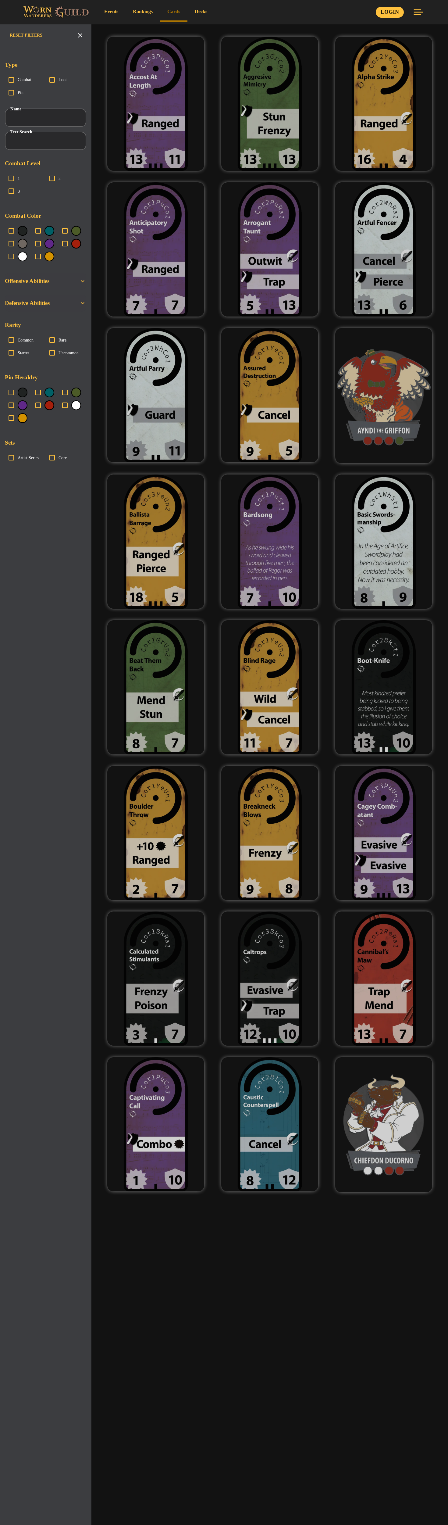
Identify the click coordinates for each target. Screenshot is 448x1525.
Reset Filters (26, 35)
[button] (45, 281)
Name (15, 108)
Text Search (21, 132)
